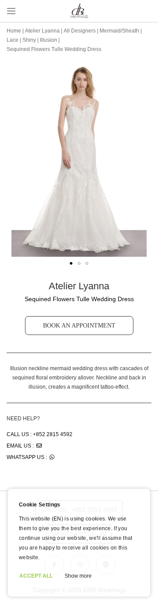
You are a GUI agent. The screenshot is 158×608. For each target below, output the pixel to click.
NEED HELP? (23, 418)
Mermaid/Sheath (119, 31)
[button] (71, 263)
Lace (12, 40)
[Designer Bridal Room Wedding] (79, 17)
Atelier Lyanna (42, 31)
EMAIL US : (21, 446)
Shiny (29, 40)
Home (14, 31)
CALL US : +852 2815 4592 (39, 434)
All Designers (80, 31)
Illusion (48, 40)
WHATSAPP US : (28, 457)
